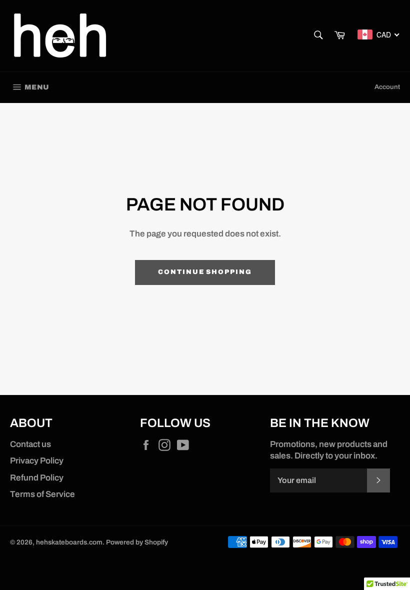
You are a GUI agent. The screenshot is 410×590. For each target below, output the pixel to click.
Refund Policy (37, 477)
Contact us (30, 444)
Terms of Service (42, 494)
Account (387, 87)
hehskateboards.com (69, 542)
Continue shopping (205, 272)
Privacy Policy (37, 461)
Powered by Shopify (137, 542)
